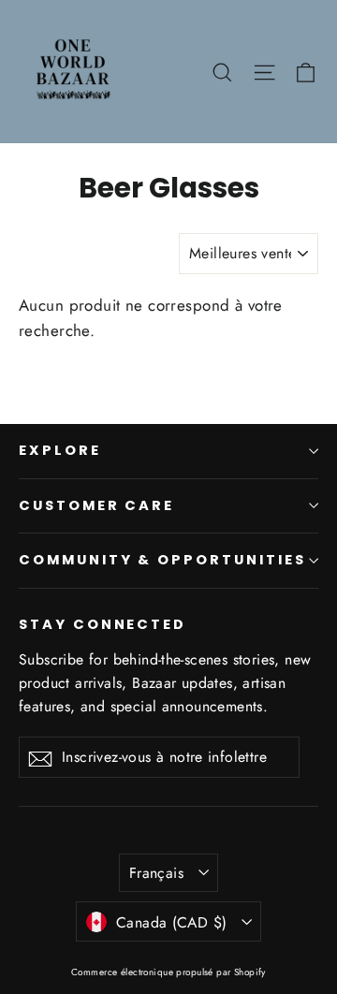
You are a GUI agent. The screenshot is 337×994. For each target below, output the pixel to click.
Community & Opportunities (162, 559)
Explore (60, 450)
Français (156, 873)
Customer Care (96, 505)
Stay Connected (102, 624)
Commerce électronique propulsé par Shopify (168, 972)
